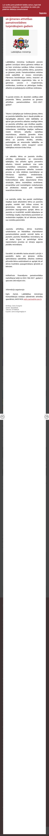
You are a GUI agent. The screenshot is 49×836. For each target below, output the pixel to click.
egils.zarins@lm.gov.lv (33, 299)
